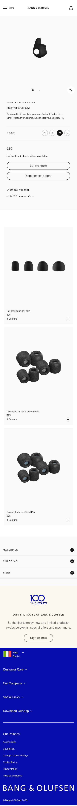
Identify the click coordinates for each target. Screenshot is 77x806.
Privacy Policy (10, 769)
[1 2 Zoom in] (38, 51)
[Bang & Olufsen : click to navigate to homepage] (38, 8)
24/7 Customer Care (22, 196)
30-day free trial (19, 189)
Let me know (38, 165)
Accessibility (9, 742)
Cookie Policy (10, 762)
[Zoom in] (71, 90)
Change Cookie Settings (15, 755)
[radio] (45, 133)
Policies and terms (12, 775)
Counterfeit (8, 748)
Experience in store (39, 175)
